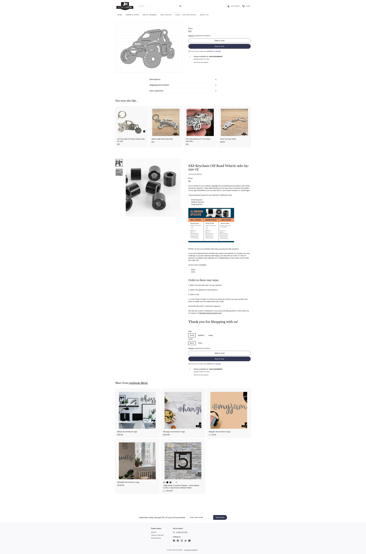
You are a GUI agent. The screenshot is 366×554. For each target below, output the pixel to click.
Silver (200, 343)
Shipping (191, 36)
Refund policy (156, 538)
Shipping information (159, 85)
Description (155, 79)
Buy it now (219, 46)
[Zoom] (153, 187)
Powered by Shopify (190, 550)
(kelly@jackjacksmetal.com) (210, 313)
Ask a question (156, 90)
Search (153, 532)
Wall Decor (166, 15)
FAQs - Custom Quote (185, 15)
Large (210, 335)
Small (192, 335)
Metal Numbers (150, 15)
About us (204, 15)
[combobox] (160, 6)
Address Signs (132, 15)
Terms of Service (157, 535)
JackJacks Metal (195, 174)
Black (192, 343)
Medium (201, 335)
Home (119, 15)
